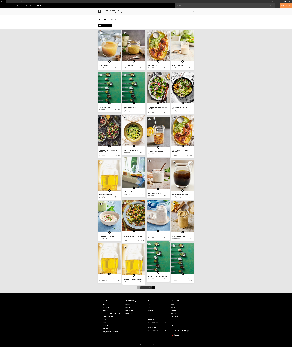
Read (33, 5)
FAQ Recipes (151, 304)
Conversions (106, 325)
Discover (26, 5)
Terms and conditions (161, 344)
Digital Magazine (175, 325)
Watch (39, 5)
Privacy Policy (151, 344)
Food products (33, 1)
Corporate (40, 1)
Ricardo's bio (106, 307)
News (104, 304)
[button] (270, 6)
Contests (105, 322)
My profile (127, 304)
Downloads (105, 328)
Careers (47, 1)
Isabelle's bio (106, 310)
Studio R (104, 319)
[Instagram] (179, 331)
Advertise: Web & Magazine (109, 316)
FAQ (149, 307)
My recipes (127, 307)
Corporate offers (175, 319)
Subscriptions (24, 1)
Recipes (3, 1)
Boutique (9, 1)
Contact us (150, 310)
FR (279, 1)
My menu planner (129, 310)
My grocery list (128, 313)
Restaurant (16, 1)
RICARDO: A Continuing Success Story (111, 313)
